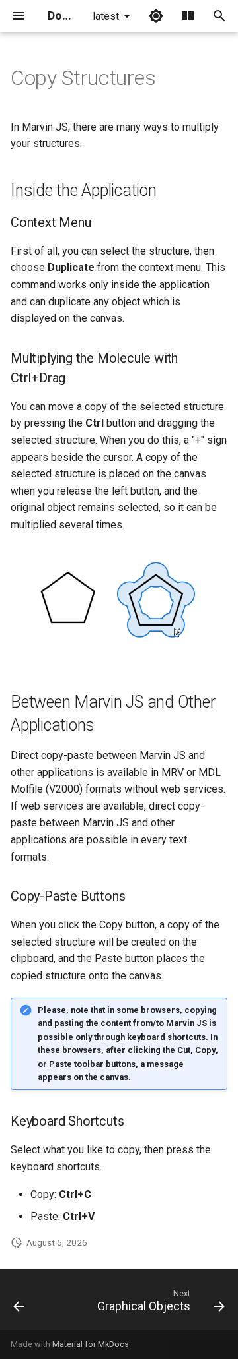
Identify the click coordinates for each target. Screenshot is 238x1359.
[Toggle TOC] (188, 16)
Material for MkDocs (90, 1344)
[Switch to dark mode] (156, 16)
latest (106, 16)
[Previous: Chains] (19, 1303)
